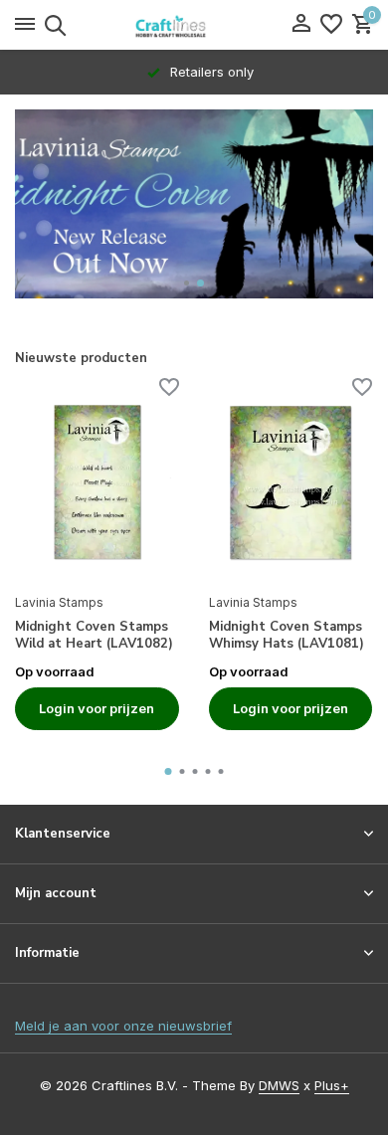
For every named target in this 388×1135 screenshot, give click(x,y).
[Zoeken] (52, 25)
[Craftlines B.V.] (194, 25)
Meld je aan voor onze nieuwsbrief (123, 1026)
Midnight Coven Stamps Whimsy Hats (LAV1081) (286, 636)
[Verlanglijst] (331, 25)
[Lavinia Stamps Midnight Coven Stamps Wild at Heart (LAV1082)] (97, 482)
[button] (186, 283)
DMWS (279, 1085)
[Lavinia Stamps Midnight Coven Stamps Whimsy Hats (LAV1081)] (291, 482)
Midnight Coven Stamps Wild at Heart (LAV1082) (94, 636)
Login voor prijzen (96, 708)
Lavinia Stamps (59, 602)
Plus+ (331, 1085)
